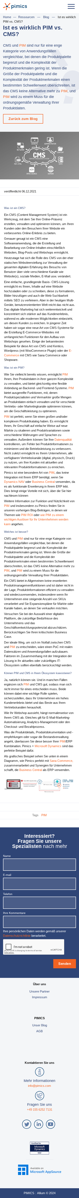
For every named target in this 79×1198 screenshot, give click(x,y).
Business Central (43, 481)
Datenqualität (63, 439)
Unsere (34, 991)
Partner (45, 991)
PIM (23, 45)
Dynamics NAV (14, 481)
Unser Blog (39, 1025)
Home (7, 17)
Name (7, 856)
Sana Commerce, (61, 760)
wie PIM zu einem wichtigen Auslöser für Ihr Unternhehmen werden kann (36, 519)
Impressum (39, 997)
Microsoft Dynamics (48, 746)
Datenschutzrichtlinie (17, 935)
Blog (46, 17)
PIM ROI (27, 515)
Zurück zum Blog (23, 119)
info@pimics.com (39, 1085)
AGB (39, 1031)
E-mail (7, 874)
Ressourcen (26, 17)
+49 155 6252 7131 (39, 1109)
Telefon (7, 894)
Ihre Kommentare (14, 913)
